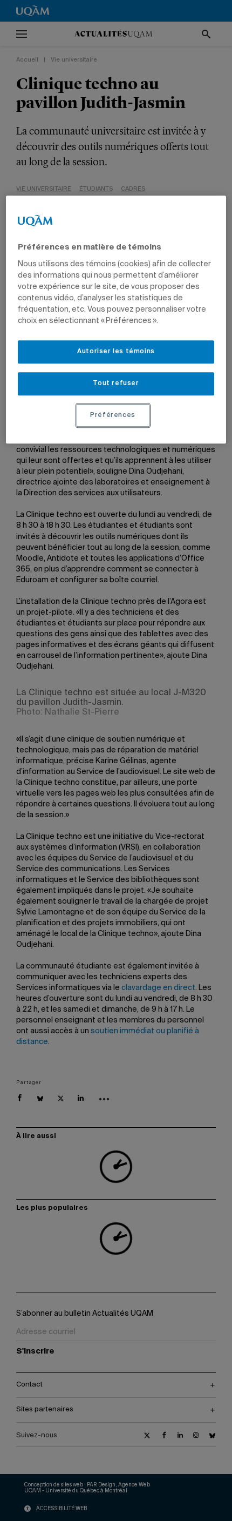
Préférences (112, 415)
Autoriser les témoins (116, 351)
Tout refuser (116, 383)
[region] (116, 320)
